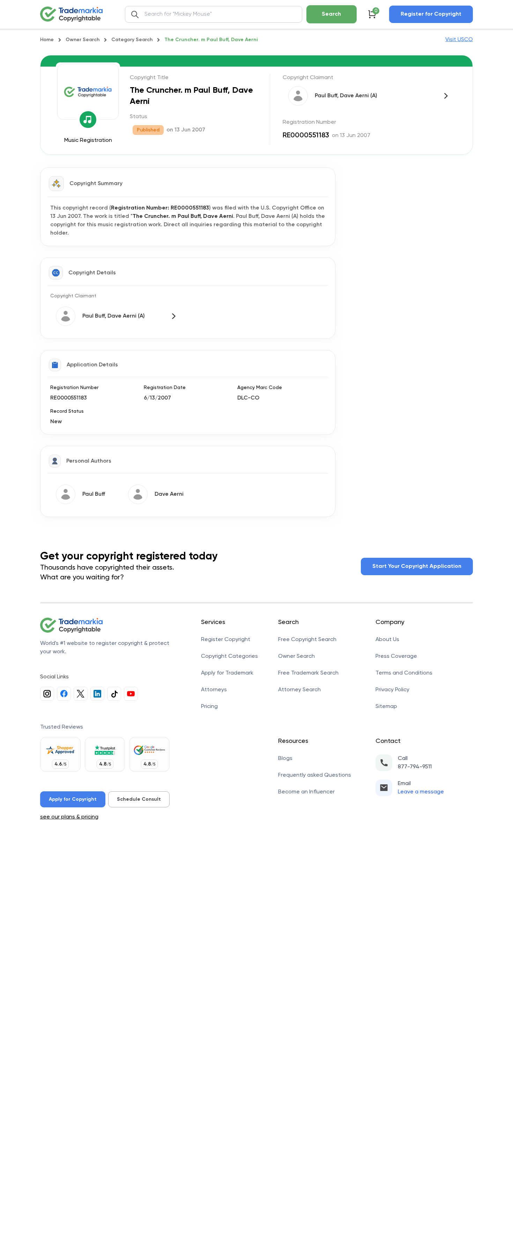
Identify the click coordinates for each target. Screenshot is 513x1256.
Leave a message (421, 792)
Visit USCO (459, 40)
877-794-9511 (415, 767)
